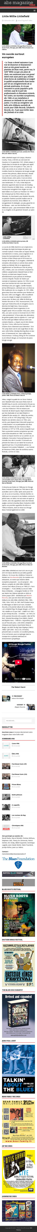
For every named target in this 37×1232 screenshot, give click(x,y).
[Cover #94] (6, 747)
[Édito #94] (6, 758)
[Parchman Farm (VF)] (6, 768)
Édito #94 (15, 754)
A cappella (16, 805)
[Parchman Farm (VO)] (6, 778)
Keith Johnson (17, 795)
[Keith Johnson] (6, 799)
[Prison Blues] (6, 788)
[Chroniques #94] (6, 829)
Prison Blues (16, 784)
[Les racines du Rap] (6, 819)
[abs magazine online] (18, 7)
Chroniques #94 (17, 825)
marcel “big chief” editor (24, 20)
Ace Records (14, 577)
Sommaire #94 (8, 739)
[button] (34, 10)
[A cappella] (6, 809)
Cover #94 (15, 743)
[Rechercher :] (18, 720)
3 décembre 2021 (9, 20)
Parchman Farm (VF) (19, 764)
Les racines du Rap (19, 815)
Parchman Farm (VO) (19, 774)
